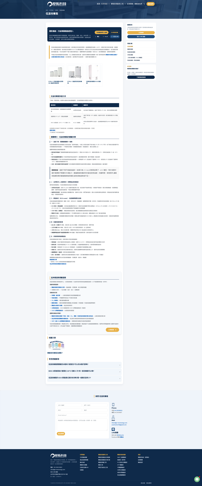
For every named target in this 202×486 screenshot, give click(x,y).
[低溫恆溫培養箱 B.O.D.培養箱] (94, 72)
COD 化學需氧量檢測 (57, 310)
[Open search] (144, 4)
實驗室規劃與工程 (117, 4)
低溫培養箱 (130, 46)
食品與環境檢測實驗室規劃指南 (58, 264)
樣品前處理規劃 (84, 460)
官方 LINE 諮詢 (141, 36)
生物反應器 (130, 54)
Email (106, 36)
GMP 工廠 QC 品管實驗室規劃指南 (61, 321)
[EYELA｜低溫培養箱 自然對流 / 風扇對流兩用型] (56, 72)
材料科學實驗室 (121, 472)
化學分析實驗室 (121, 470)
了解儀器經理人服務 (101, 32)
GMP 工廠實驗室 (121, 457)
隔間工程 (100, 465)
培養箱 (56, 10)
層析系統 (82, 462)
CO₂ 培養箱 (55, 300)
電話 (98, 36)
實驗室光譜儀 (83, 465)
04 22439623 (118, 410)
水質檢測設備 (55, 308)
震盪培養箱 (52, 130)
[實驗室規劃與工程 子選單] (125, 4)
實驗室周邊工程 (102, 462)
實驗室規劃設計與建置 (104, 457)
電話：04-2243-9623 (56, 467)
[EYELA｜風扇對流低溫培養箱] (75, 72)
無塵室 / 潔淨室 (121, 460)
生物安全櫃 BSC (84, 467)
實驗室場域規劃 (121, 454)
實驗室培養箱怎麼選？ (55, 353)
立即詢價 (141, 32)
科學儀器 (104, 4)
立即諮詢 (111, 330)
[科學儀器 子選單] (109, 4)
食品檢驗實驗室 (121, 475)
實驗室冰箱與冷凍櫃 (57, 305)
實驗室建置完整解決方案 (58, 287)
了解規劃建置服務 (141, 77)
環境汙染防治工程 (103, 467)
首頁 (98, 4)
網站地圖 (143, 483)
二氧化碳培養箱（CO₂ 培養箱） (135, 57)
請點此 (122, 437)
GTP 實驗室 (120, 465)
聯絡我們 (150, 4)
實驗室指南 (138, 4)
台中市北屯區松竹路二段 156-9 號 (58, 474)
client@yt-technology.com (57, 469)
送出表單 (61, 434)
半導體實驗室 (120, 467)
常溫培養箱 (54, 298)
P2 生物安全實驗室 (122, 462)
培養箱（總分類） (56, 295)
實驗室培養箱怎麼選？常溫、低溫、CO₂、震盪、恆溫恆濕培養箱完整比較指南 (72, 316)
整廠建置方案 (53, 259)
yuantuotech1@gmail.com (119, 425)
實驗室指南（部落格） (144, 457)
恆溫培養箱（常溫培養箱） (134, 60)
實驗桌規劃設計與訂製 (104, 460)
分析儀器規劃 (114, 32)
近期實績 (130, 4)
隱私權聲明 (149, 483)
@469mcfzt (120, 435)
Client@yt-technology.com (119, 423)
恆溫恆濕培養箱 (131, 52)
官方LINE (116, 36)
